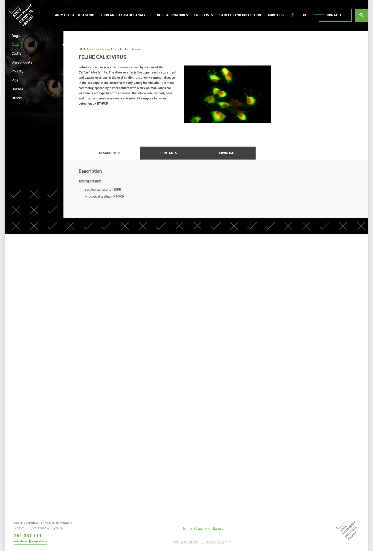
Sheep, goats (22, 62)
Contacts (335, 15)
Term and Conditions (196, 528)
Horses (17, 89)
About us (276, 15)
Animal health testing (74, 15)
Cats (116, 49)
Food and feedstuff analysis (125, 15)
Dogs (16, 35)
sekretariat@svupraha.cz (30, 541)
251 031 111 (28, 535)
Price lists (203, 15)
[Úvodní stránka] (20, 15)
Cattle (16, 53)
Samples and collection (240, 15)
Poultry (17, 71)
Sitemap (217, 528)
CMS (177, 542)
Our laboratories (172, 15)
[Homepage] (81, 49)
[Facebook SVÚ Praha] (292, 15)
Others (17, 98)
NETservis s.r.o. (211, 542)
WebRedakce (189, 542)
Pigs (15, 80)
